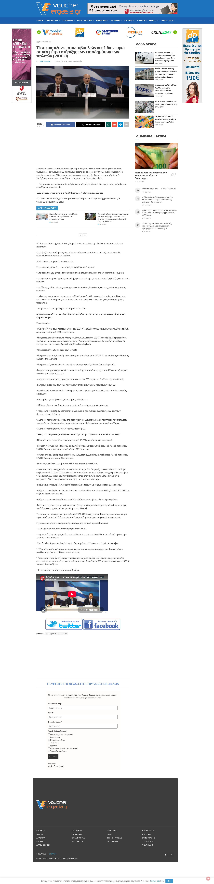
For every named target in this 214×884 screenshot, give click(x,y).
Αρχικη (39, 20)
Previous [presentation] (39, 32)
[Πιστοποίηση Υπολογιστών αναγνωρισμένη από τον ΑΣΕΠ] (192, 65)
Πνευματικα (148, 830)
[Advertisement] (82, 148)
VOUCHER (128, 20)
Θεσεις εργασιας (84, 20)
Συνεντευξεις (148, 838)
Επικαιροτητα (51, 20)
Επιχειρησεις (77, 841)
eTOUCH (52, 854)
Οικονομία (77, 61)
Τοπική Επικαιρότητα (58, 751)
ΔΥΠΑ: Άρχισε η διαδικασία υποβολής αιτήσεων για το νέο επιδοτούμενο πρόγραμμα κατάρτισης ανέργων (157, 225)
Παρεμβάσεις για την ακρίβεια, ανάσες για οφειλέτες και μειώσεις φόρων (63, 216)
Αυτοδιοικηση (43, 845)
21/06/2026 (54, 222)
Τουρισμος (147, 845)
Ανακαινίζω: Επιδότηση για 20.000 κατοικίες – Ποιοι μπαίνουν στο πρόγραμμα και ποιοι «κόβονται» (159, 212)
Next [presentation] (176, 32)
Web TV (69, 61)
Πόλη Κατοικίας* (55, 722)
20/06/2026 (102, 224)
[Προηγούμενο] (80, 235)
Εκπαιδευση (68, 20)
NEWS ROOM (45, 61)
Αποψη (39, 841)
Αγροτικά (53, 746)
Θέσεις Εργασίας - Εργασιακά (61, 734)
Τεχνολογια (148, 841)
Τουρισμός (54, 743)
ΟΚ (169, 881)
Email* (50, 713)
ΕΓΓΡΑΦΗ (53, 756)
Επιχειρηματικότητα (57, 740)
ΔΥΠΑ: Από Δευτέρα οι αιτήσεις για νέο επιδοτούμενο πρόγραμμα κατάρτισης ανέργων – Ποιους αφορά (157, 199)
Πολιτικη (141, 20)
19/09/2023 (58, 61)
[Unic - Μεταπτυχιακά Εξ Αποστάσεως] (132, 8)
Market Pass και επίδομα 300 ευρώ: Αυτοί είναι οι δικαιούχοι (151, 175)
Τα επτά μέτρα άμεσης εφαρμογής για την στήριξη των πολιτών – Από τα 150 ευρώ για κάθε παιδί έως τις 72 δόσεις (113, 218)
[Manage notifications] (208, 879)
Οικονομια (101, 20)
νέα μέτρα (63, 634)
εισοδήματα (51, 634)
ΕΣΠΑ (109, 834)
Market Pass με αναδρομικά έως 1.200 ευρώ (159, 189)
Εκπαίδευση (55, 737)
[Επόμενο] (85, 235)
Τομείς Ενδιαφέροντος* (57, 731)
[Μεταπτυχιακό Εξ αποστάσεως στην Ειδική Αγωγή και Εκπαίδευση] (21, 65)
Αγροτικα (40, 838)
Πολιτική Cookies (156, 881)
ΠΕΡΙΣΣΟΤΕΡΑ (167, 20)
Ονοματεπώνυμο (55, 704)
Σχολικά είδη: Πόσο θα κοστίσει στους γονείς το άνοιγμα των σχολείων (165, 119)
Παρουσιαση (112, 841)
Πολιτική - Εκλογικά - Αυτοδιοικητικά (64, 748)
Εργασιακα (115, 20)
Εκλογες (153, 20)
